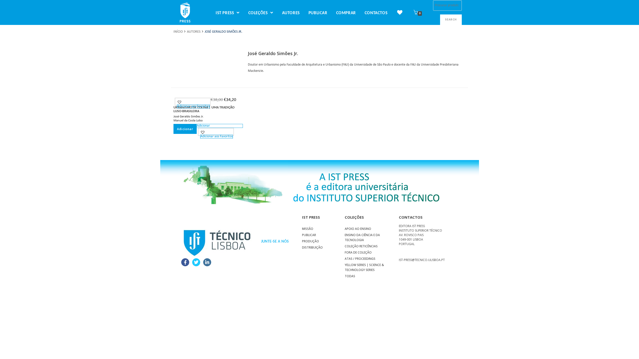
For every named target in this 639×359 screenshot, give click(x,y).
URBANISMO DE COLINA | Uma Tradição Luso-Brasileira (203, 109)
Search (451, 19)
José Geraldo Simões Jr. (188, 116)
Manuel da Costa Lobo (188, 120)
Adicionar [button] (185, 129)
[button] (180, 101)
